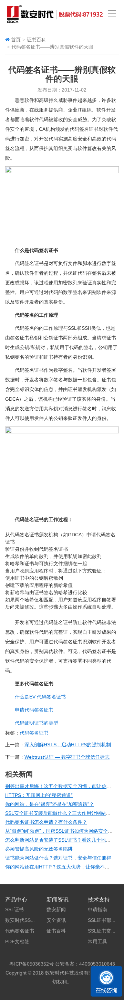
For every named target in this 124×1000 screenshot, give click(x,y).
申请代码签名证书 (34, 710)
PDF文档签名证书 (24, 941)
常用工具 (97, 941)
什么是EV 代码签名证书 (40, 696)
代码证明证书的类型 (36, 723)
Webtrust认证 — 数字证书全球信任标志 (67, 757)
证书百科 (36, 39)
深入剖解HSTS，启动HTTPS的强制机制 (67, 744)
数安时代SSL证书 (24, 920)
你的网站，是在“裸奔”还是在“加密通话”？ (49, 804)
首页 (16, 39)
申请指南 (97, 909)
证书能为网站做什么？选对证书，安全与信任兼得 (58, 858)
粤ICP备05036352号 (31, 964)
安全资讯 (56, 920)
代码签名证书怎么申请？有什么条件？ (46, 822)
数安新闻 (56, 909)
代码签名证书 (34, 733)
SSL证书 (14, 909)
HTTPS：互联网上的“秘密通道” (39, 795)
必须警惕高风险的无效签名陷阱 (39, 849)
